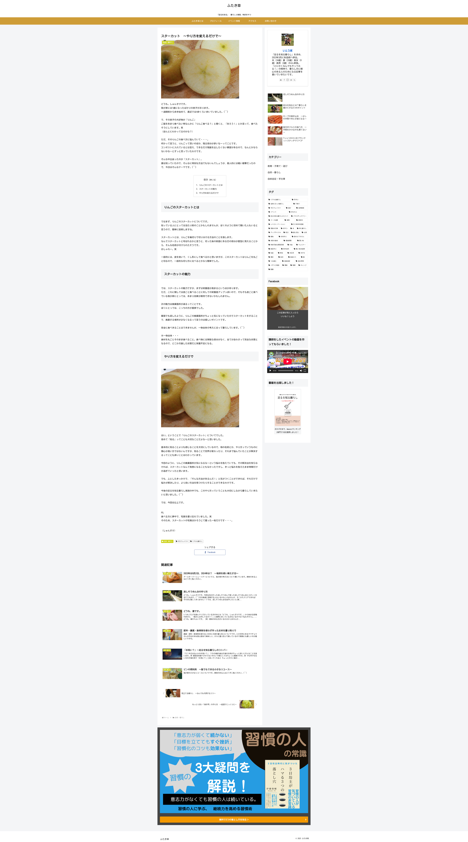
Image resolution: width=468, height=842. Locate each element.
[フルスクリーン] (305, 370)
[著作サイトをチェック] (280, 79)
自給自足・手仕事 (276, 179)
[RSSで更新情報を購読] (294, 79)
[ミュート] (301, 370)
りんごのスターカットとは (211, 185)
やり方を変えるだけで (209, 193)
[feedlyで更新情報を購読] (291, 79)
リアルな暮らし (197, 541)
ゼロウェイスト (183, 541)
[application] (287, 361)
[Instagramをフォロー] (287, 79)
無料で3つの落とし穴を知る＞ (234, 819)
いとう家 (287, 50)
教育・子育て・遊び (277, 166)
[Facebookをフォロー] (284, 79)
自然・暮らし (168, 541)
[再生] (270, 370)
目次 (206, 179)
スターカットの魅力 (208, 189)
